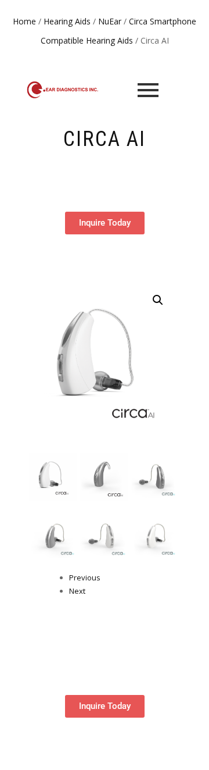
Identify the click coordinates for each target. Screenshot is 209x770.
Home (24, 21)
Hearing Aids (67, 21)
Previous (84, 577)
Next (77, 591)
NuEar (109, 21)
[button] (157, 300)
